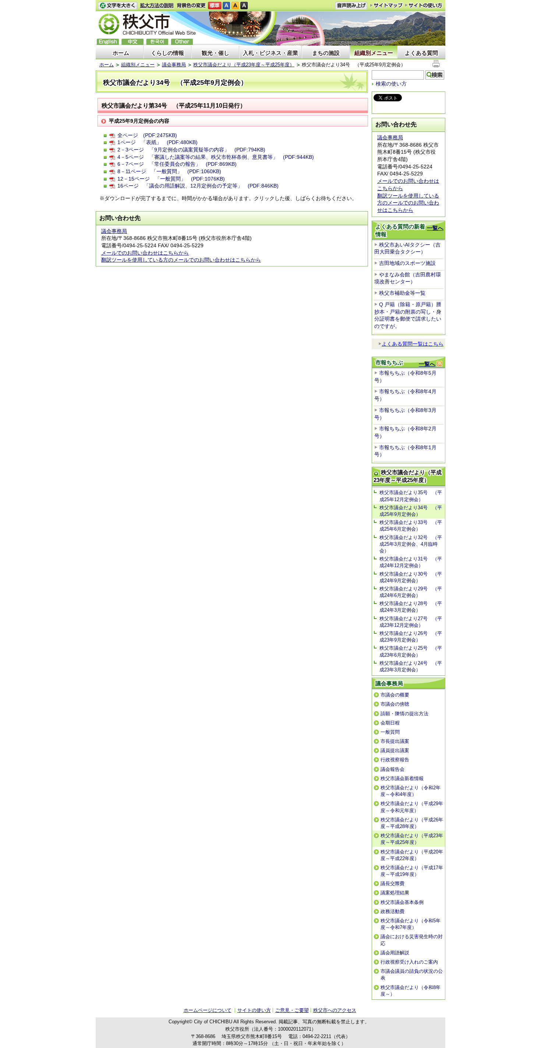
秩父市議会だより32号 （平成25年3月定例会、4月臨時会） (410, 544)
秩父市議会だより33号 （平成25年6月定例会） (410, 526)
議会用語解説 (395, 953)
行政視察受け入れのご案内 (409, 962)
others (182, 42)
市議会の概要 (395, 695)
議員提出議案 (395, 750)
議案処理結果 (395, 892)
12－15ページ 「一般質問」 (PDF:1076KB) (171, 179)
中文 (132, 42)
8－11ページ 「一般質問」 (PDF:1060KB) (169, 171)
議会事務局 (174, 64)
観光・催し (215, 53)
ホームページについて (207, 1010)
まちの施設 (326, 53)
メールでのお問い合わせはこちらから (145, 253)
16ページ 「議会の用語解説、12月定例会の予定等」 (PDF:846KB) (198, 186)
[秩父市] (147, 25)
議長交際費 (392, 883)
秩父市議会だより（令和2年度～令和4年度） (411, 791)
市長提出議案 (395, 741)
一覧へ (435, 228)
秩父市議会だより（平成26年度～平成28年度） (412, 823)
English (108, 42)
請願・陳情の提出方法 (404, 713)
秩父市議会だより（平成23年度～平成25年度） (243, 64)
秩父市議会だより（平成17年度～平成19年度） (412, 871)
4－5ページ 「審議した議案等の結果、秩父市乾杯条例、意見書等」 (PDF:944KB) (215, 157)
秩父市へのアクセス (334, 1010)
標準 (215, 6)
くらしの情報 (167, 53)
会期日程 (390, 723)
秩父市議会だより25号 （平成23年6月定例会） (410, 651)
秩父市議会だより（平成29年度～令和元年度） (412, 807)
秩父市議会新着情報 (402, 778)
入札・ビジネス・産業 (270, 53)
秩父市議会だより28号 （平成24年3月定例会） (410, 607)
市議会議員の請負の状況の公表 (412, 974)
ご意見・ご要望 (292, 1010)
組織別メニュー (373, 53)
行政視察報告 (395, 759)
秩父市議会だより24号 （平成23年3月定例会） (410, 666)
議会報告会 (392, 769)
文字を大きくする (117, 6)
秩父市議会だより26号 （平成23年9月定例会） (410, 636)
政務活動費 (392, 911)
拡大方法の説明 (157, 5)
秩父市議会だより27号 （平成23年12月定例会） (410, 622)
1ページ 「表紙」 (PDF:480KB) (157, 142)
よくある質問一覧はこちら (412, 344)
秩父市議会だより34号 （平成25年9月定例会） (410, 511)
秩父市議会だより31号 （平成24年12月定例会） (410, 562)
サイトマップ (386, 5)
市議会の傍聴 (395, 704)
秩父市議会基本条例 (402, 902)
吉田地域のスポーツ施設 (407, 263)
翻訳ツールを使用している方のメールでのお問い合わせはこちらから (181, 260)
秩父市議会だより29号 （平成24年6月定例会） (410, 592)
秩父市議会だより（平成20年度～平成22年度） (412, 855)
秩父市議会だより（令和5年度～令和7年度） (411, 924)
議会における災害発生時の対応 (412, 940)
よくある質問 (421, 53)
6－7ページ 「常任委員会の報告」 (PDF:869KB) (177, 164)
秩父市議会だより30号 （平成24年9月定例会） (410, 577)
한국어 (157, 42)
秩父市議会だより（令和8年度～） (411, 991)
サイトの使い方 (424, 5)
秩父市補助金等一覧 (402, 293)
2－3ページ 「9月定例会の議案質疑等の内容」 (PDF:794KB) (191, 150)
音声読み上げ (351, 6)
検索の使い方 (391, 84)
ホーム (121, 53)
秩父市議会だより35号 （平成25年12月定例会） (410, 496)
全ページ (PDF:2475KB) (147, 135)
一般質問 (390, 732)
